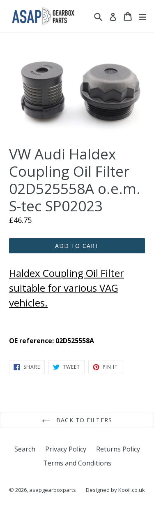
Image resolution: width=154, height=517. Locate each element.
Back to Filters (83, 420)
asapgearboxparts (52, 490)
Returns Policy (118, 449)
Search (24, 449)
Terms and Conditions (77, 463)
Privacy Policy (65, 449)
